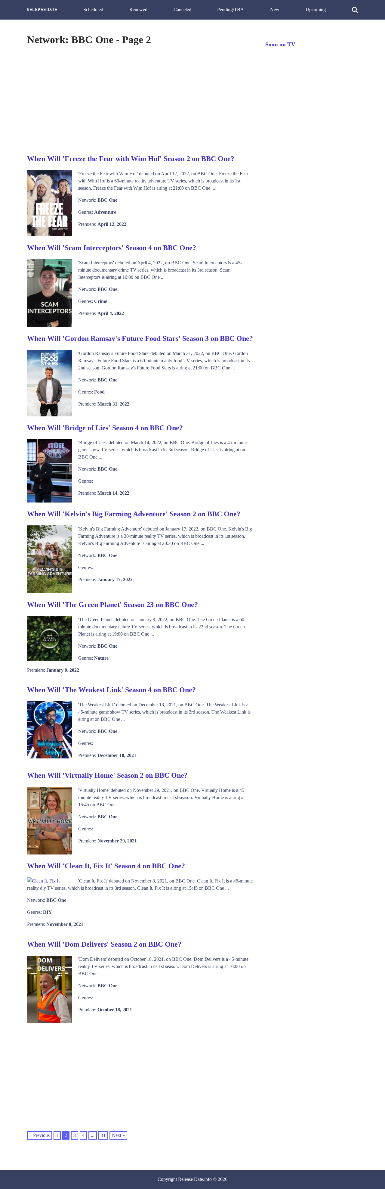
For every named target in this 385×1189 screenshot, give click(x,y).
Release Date (190, 1179)
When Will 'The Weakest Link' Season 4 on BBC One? (111, 690)
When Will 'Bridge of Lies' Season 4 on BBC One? (105, 428)
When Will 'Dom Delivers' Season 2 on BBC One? (104, 944)
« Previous (39, 1135)
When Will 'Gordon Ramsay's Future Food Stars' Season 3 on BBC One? (140, 338)
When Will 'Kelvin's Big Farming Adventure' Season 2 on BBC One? (133, 514)
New (274, 9)
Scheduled (93, 9)
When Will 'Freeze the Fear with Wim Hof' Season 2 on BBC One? (130, 159)
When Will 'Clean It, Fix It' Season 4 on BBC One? (106, 866)
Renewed (138, 9)
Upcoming (316, 9)
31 (103, 1135)
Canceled (182, 9)
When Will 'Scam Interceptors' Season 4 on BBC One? (111, 248)
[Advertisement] (140, 99)
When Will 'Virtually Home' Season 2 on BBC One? (107, 775)
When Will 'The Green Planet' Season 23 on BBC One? (112, 605)
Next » (118, 1135)
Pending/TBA (230, 9)
